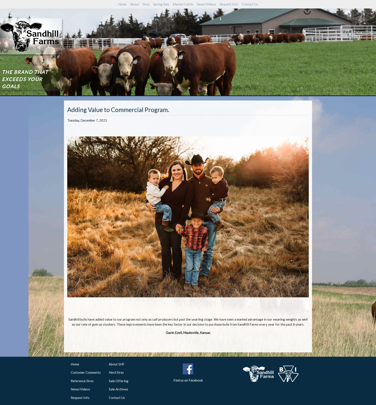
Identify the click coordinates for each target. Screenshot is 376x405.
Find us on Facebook (188, 380)
